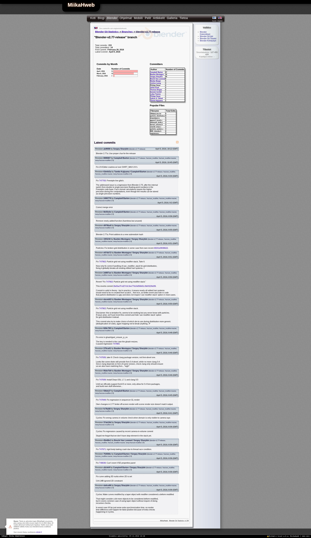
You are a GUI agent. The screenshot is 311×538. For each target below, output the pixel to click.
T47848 (102, 400)
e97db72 (107, 253)
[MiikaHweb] (220, 18)
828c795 (107, 328)
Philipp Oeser (155, 96)
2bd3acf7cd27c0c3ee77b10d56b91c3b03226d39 (134, 286)
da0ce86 (107, 485)
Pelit (148, 18)
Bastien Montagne (157, 74)
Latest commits (104, 142)
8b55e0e (107, 212)
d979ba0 (107, 225)
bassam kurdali (156, 92)
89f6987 (107, 158)
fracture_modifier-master (167, 158)
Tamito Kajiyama (156, 100)
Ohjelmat (126, 18)
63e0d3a (107, 172)
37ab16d (107, 422)
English (220, 21)
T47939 (102, 357)
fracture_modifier (152, 158)
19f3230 (107, 239)
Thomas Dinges (156, 90)
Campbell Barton (156, 72)
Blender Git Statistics (107, 31)
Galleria (172, 18)
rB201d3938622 (161, 248)
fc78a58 (107, 409)
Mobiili (138, 18)
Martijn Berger (155, 81)
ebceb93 (107, 299)
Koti (93, 18)
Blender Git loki (206, 36)
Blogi (101, 18)
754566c (107, 454)
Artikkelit (159, 18)
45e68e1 (107, 440)
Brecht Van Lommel (157, 79)
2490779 (107, 198)
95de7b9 (107, 371)
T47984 (116, 344)
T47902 (102, 262)
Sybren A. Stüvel (156, 98)
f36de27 (107, 391)
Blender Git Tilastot (208, 38)
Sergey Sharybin (156, 76)
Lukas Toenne (155, 94)
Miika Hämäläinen (17, 536)
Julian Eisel (154, 87)
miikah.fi (39, 532)
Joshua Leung (155, 83)
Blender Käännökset (205, 33)
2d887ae (107, 273)
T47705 (102, 181)
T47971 (102, 449)
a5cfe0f (106, 467)
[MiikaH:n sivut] (214, 18)
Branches (127, 31)
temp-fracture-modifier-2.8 (104, 160)
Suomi (214, 21)
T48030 (102, 463)
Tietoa (183, 18)
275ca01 (107, 348)
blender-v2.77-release (137, 149)
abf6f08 (106, 149)
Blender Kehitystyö (208, 41)
